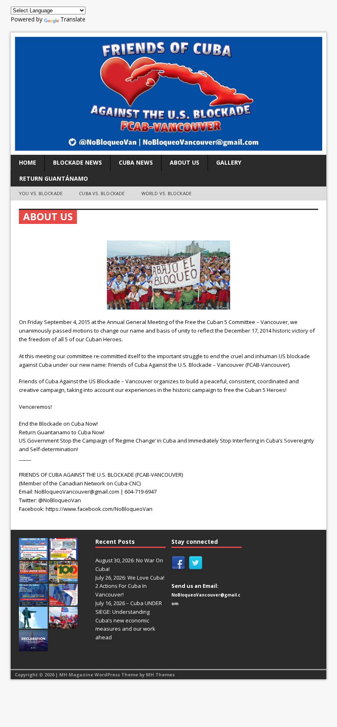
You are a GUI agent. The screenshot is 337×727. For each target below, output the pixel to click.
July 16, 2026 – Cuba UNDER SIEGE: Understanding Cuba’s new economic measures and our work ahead (128, 620)
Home (27, 162)
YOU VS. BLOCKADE (40, 193)
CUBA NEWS (136, 162)
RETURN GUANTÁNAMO (53, 178)
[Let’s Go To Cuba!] (63, 578)
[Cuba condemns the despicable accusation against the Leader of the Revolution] (33, 646)
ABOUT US (184, 162)
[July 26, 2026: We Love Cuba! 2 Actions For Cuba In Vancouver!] (63, 555)
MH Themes (160, 674)
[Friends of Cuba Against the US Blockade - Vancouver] (168, 94)
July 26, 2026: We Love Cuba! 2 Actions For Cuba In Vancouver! (129, 586)
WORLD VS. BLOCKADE (166, 193)
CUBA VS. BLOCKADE (102, 193)
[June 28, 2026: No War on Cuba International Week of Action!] (33, 601)
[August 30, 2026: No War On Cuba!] (33, 555)
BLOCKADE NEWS (77, 162)
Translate (72, 19)
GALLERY (228, 162)
